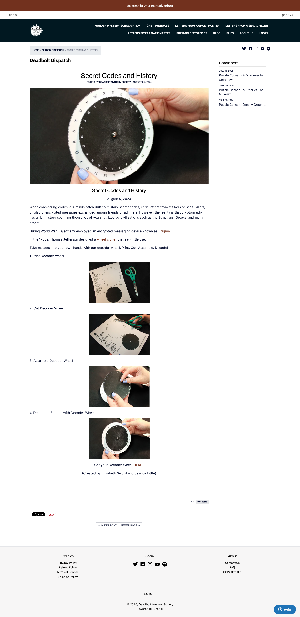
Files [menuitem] (230, 33)
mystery (202, 501)
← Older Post (107, 525)
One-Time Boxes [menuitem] (158, 25)
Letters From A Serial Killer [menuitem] (246, 25)
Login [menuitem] (263, 33)
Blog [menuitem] (216, 33)
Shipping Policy (68, 577)
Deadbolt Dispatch (53, 50)
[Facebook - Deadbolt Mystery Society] (250, 47)
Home (36, 50)
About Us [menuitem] (246, 33)
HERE (137, 465)
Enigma (164, 231)
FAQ (232, 567)
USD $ (13, 15)
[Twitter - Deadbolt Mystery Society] (244, 47)
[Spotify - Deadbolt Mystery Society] (268, 47)
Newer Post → (130, 525)
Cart (289, 15)
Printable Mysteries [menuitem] (191, 33)
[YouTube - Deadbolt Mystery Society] (262, 47)
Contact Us (232, 563)
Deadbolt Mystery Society (156, 604)
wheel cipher (107, 239)
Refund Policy (68, 567)
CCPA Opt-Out (232, 572)
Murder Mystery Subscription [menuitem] (118, 25)
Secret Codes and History (119, 75)
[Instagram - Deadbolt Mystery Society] (256, 47)
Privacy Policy (67, 563)
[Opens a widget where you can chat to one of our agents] (284, 610)
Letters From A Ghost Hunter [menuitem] (197, 25)
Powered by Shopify (150, 608)
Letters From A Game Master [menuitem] (149, 33)
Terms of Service (68, 572)
